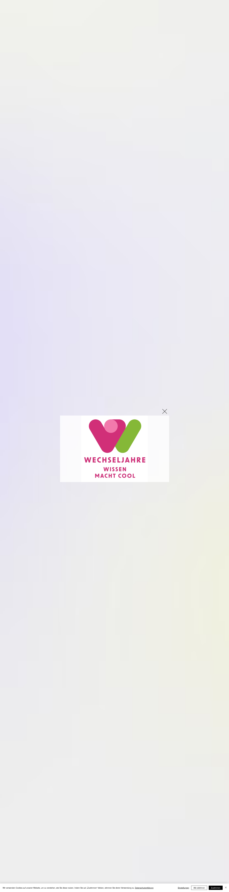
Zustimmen (215, 887)
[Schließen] (225, 888)
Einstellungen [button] (183, 887)
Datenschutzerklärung (144, 887)
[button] (164, 411)
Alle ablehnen (199, 887)
